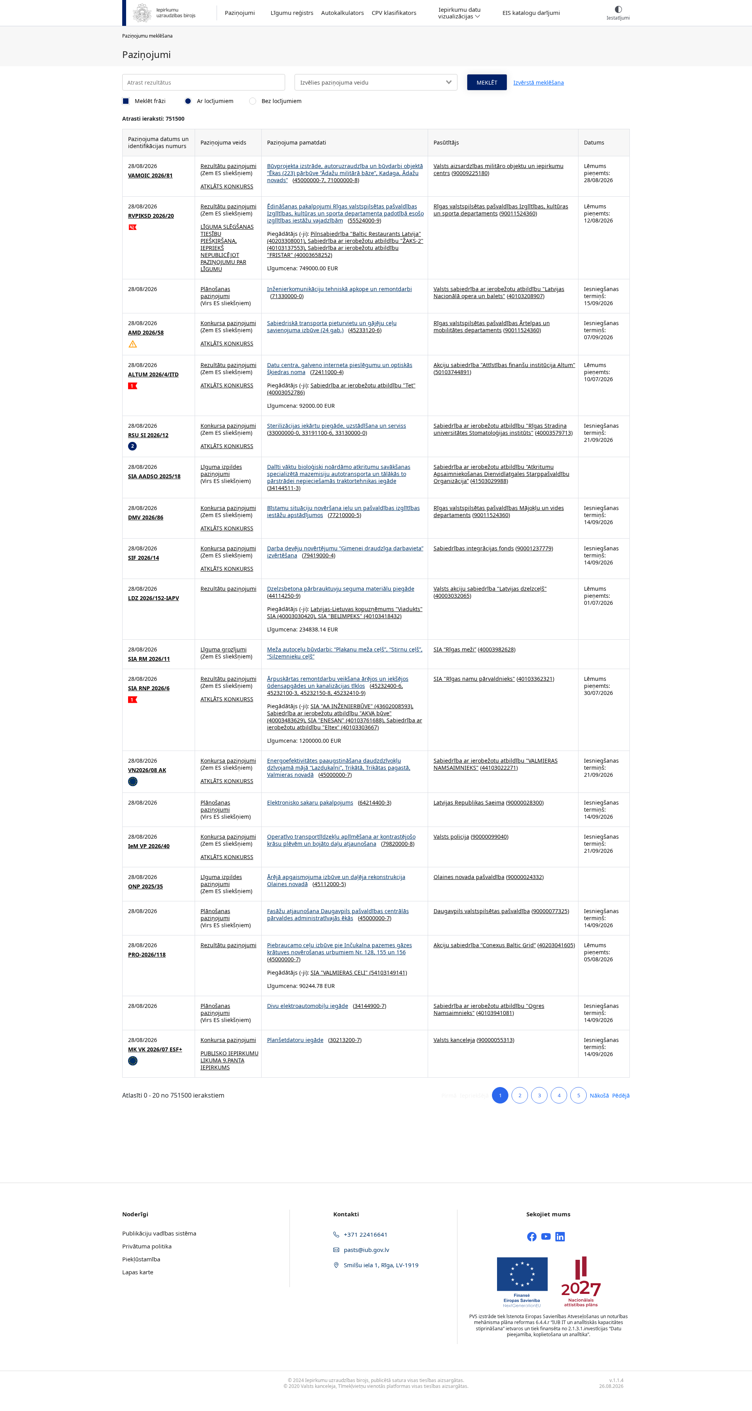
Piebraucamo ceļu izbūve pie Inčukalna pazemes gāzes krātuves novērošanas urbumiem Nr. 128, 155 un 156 (339, 948)
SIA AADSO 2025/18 (154, 476)
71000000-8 (342, 180)
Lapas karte (137, 1271)
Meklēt (487, 82)
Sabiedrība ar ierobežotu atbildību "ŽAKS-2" (365, 240)
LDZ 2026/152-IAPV (153, 598)
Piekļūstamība (141, 1259)
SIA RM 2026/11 (149, 658)
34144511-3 (284, 488)
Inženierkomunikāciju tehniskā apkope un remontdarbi (339, 289)
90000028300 (525, 802)
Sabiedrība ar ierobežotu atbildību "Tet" (363, 385)
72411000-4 (327, 372)
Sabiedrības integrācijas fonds (474, 548)
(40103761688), (365, 720)
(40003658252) (312, 255)
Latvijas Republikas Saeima (469, 802)
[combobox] (376, 82)
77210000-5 (344, 515)
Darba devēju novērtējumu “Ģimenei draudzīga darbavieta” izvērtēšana (345, 552)
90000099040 (489, 836)
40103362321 (535, 678)
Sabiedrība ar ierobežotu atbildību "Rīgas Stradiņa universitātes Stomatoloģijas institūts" (500, 429)
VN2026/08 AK (147, 770)
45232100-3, (283, 692)
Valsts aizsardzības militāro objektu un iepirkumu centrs (499, 169)
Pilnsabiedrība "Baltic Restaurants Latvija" (366, 233)
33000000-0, (285, 432)
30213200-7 (345, 1040)
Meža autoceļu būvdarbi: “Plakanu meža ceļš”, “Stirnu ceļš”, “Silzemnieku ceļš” (345, 653)
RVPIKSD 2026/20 (151, 215)
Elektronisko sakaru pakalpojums (310, 802)
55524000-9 (364, 220)
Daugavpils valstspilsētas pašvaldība (482, 911)
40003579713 (554, 432)
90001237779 (534, 548)
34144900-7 (369, 1005)
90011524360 (518, 213)
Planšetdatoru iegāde (295, 1040)
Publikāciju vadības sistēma (159, 1233)
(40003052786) (286, 392)
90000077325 (550, 911)
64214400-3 (375, 802)
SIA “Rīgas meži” (455, 649)
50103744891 (452, 372)
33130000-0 (350, 432)
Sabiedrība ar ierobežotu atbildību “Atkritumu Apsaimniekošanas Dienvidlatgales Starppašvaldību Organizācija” (501, 474)
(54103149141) (387, 972)
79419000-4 (319, 555)
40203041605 (556, 945)
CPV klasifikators (394, 12)
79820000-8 (398, 843)
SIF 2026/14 (143, 557)
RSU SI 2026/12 (148, 435)
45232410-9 (349, 692)
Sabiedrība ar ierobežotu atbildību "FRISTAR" (333, 251)
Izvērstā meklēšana (538, 82)
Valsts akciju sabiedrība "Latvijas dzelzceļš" (490, 588)
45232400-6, (387, 685)
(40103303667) (359, 727)
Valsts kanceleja (454, 1040)
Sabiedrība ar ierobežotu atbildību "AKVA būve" (329, 713)
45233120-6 (365, 330)
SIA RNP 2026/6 (149, 688)
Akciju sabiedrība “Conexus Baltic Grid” (485, 945)
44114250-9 (284, 595)
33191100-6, (318, 432)
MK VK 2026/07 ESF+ (155, 1049)
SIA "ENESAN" (326, 720)
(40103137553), (287, 247)
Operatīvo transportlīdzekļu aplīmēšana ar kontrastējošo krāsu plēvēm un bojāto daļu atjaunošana (341, 840)
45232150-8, (317, 692)
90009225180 (470, 173)
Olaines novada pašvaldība (469, 877)
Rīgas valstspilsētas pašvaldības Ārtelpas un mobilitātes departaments (492, 326)
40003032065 (452, 595)
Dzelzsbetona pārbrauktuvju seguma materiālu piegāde (340, 588)
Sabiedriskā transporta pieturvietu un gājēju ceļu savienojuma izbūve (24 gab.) (332, 326)
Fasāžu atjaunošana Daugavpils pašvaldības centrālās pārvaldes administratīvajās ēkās (338, 914)
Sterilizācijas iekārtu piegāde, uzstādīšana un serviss (336, 425)
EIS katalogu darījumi (531, 12)
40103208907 (525, 296)
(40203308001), (287, 240)
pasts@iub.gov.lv (365, 1250)
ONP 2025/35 (145, 886)
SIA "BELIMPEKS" (340, 616)
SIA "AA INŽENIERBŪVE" (342, 706)
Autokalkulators (342, 12)
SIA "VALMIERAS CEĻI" (339, 972)
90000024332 (525, 877)
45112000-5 (329, 884)
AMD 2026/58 (146, 332)
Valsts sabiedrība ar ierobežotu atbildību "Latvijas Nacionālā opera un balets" (499, 292)
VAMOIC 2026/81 (150, 175)
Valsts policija (451, 836)
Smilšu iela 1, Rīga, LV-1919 (380, 1265)
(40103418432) (381, 616)
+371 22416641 (365, 1234)
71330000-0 (287, 296)
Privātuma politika (147, 1246)
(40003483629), (287, 720)
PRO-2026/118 (147, 954)
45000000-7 (335, 774)
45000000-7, (310, 180)
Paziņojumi (240, 12)
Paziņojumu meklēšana (147, 36)
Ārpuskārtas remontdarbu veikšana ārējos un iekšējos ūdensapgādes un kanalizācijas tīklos (338, 682)
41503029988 (489, 481)
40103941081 (495, 1013)
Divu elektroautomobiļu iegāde (307, 1005)
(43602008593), (393, 706)
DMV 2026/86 (145, 517)
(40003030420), (297, 616)
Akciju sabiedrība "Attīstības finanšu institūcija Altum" (504, 365)
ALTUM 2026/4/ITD (153, 374)
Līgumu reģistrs (292, 12)
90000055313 (495, 1040)
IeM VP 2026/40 (149, 846)
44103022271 (499, 767)
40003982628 (496, 649)
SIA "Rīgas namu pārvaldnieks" (474, 678)
